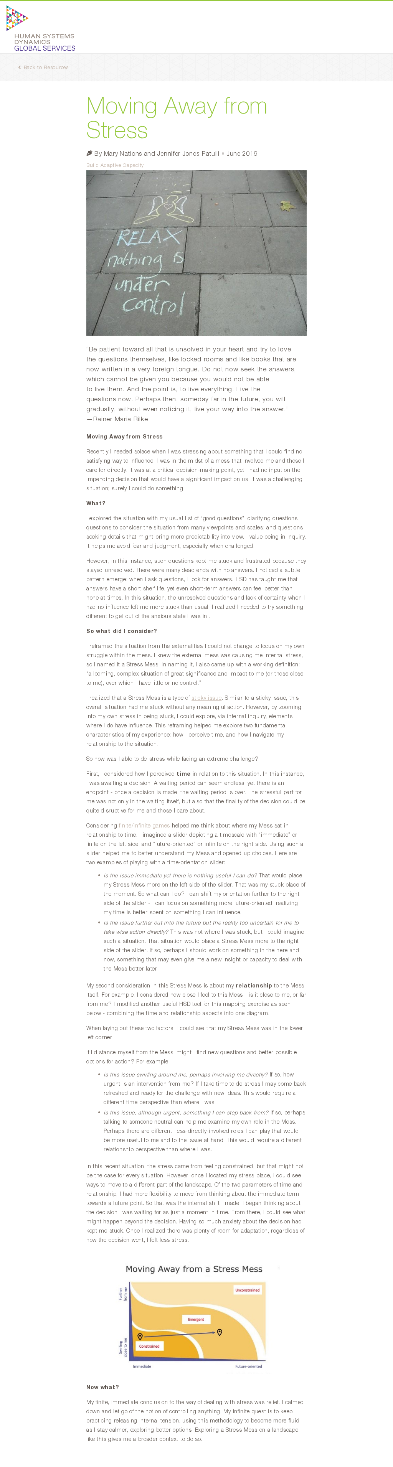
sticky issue (206, 698)
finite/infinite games (144, 826)
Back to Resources (46, 67)
